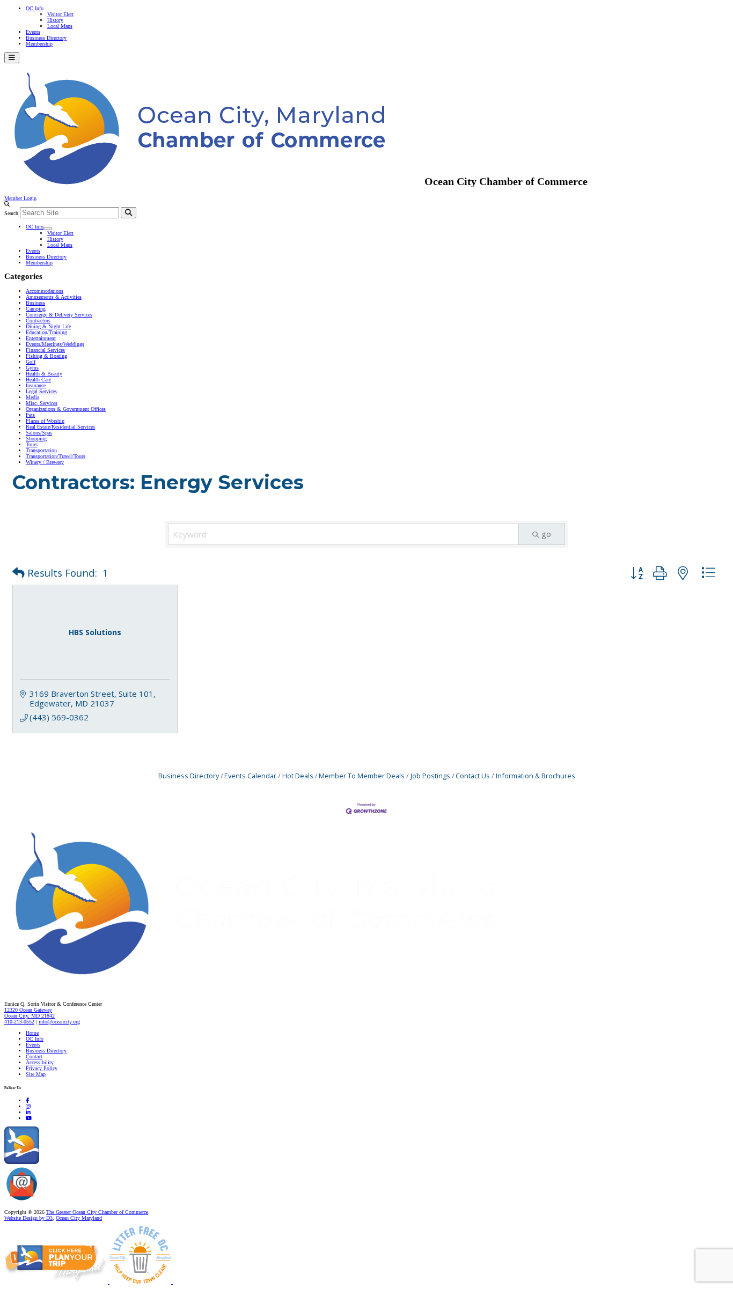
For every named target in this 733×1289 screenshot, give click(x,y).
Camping (36, 309)
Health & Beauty (44, 374)
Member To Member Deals (362, 775)
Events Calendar (250, 775)
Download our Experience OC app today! (83, 1162)
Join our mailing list (61, 1201)
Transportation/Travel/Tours (55, 456)
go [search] (546, 533)
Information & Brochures (535, 775)
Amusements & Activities (54, 297)
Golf (30, 362)
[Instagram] (28, 1106)
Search (11, 213)
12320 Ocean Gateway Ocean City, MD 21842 (29, 1013)
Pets (30, 415)
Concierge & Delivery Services (59, 315)
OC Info (34, 8)
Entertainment (41, 338)
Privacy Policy (41, 1068)
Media (32, 397)
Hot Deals (297, 775)
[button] (18, 573)
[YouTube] (29, 1118)
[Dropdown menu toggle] (47, 228)
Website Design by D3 (28, 1218)
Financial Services (45, 350)
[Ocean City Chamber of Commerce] (214, 181)
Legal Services (41, 391)
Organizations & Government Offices (66, 409)
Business (35, 303)
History (55, 20)
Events (33, 32)
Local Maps (59, 26)
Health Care (38, 379)
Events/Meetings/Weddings (55, 344)
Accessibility (40, 1062)
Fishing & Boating (46, 356)
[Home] (279, 981)
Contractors (38, 320)
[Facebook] (27, 1100)
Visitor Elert (60, 14)
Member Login (20, 198)
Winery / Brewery (45, 462)
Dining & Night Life (48, 326)
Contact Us (473, 775)
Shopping (36, 438)
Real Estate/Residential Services (60, 427)
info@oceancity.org (59, 1022)
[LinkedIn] (28, 1112)
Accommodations (44, 291)
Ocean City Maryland (79, 1218)
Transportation (41, 450)
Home (32, 1033)
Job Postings (430, 775)
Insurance (36, 385)
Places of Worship (45, 421)
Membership (39, 44)
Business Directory (46, 38)
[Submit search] (128, 212)
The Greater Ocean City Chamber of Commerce (97, 1212)
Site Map (36, 1074)
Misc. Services (41, 403)
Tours (32, 444)
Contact (34, 1056)
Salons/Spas (39, 433)
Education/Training (46, 332)
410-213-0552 (19, 1022)
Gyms (32, 368)
